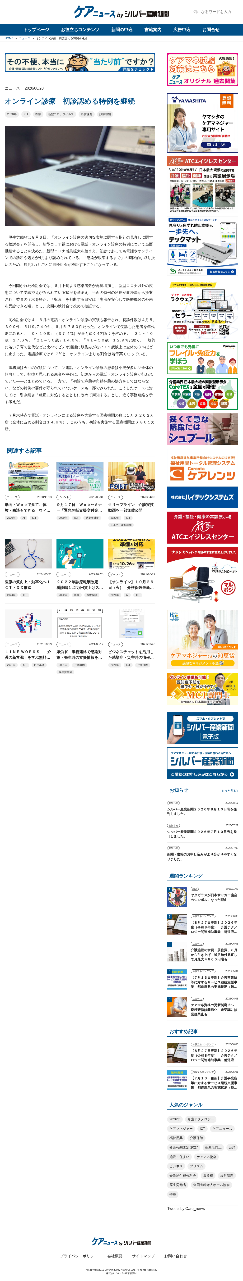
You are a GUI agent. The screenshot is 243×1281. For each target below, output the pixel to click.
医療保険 (92, 595)
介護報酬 (79, 664)
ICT (26, 114)
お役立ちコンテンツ (80, 29)
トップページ (36, 29)
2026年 (174, 1119)
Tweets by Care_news (186, 1209)
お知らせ (173, 803)
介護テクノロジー (200, 1119)
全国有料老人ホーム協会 (211, 1185)
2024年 (11, 595)
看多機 (208, 1175)
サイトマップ (143, 1256)
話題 (194, 888)
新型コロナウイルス (61, 114)
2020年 (12, 114)
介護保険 (142, 664)
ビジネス (39, 664)
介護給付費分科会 (182, 1175)
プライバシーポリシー (79, 1256)
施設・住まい (179, 1157)
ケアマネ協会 (206, 1157)
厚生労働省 (65, 672)
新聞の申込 (122, 29)
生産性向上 (213, 1147)
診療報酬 (105, 114)
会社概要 (114, 1256)
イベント (64, 497)
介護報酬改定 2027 (183, 1147)
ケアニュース (222, 1129)
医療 (38, 114)
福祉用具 (176, 1138)
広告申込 (182, 29)
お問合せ (211, 29)
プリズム (196, 1166)
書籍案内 (153, 29)
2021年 (115, 595)
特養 (172, 1194)
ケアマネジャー (181, 1129)
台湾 (232, 1147)
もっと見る (229, 790)
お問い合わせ (175, 1256)
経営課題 (86, 114)
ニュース (12, 497)
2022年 (63, 595)
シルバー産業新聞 (121, 524)
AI (24, 517)
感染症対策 (92, 517)
